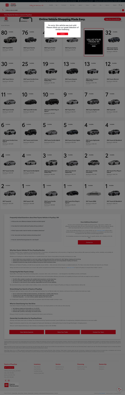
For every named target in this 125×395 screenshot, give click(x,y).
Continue (62, 33)
